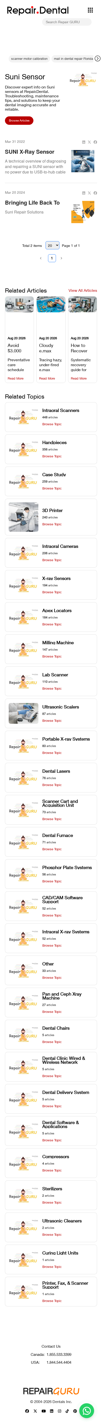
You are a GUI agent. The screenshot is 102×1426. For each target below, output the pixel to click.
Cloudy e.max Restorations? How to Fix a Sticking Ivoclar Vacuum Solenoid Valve (51, 347)
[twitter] (89, 142)
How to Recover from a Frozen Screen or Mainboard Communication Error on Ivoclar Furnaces (82, 347)
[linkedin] (83, 142)
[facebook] (95, 142)
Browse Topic (52, 424)
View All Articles (83, 290)
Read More (16, 378)
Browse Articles (19, 120)
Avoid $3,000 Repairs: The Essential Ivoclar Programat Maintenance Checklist (19, 347)
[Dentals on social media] (27, 1411)
